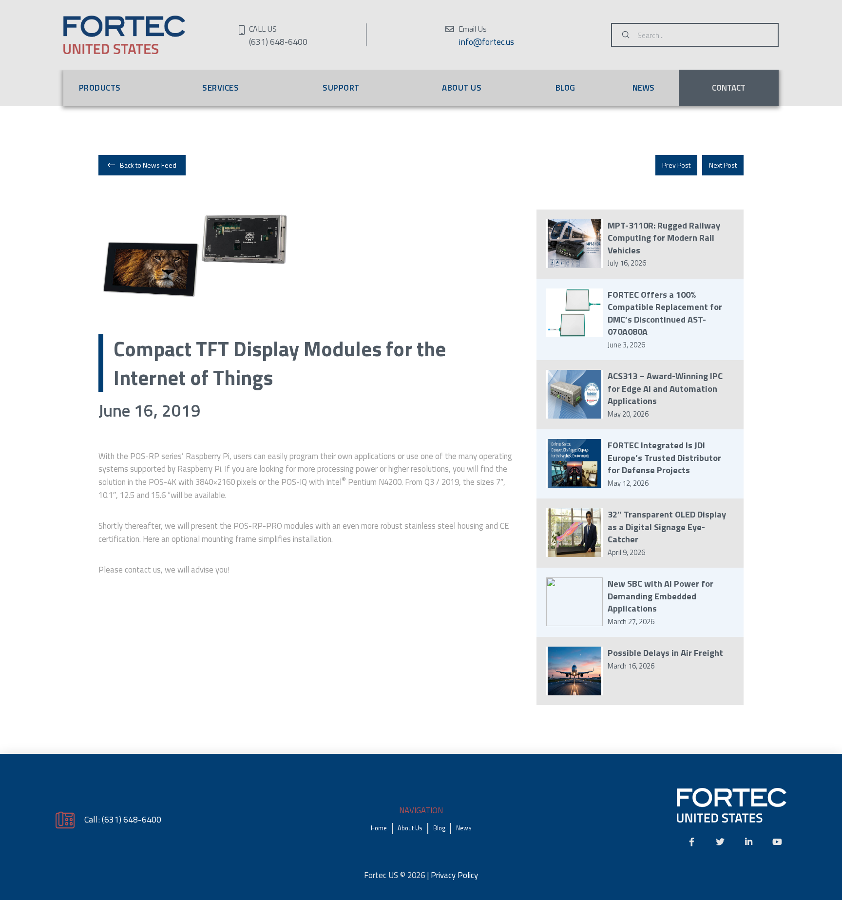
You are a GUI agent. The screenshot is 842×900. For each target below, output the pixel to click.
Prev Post (676, 165)
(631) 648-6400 (131, 819)
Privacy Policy (454, 875)
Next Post (723, 165)
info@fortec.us (486, 41)
